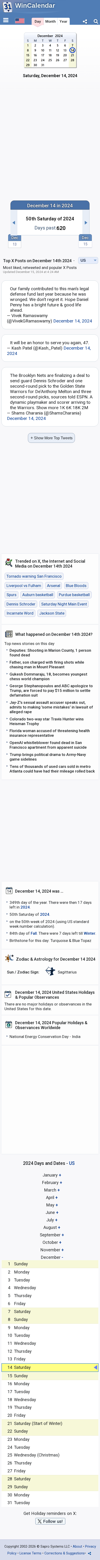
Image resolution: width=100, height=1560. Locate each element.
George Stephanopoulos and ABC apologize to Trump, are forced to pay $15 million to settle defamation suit (51, 690)
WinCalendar (35, 5)
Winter (89, 933)
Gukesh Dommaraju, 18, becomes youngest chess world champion (48, 676)
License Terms (30, 1553)
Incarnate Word (20, 613)
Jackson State (51, 613)
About (77, 1547)
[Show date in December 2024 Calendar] (50, 58)
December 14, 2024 (72, 321)
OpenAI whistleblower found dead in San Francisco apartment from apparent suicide (48, 745)
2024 (25, 907)
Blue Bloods (76, 585)
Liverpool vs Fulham (24, 585)
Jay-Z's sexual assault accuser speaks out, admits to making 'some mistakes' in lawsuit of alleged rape (51, 707)
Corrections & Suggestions (64, 1553)
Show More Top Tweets (51, 437)
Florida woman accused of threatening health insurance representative (50, 733)
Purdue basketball (74, 594)
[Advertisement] (50, 142)
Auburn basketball (37, 594)
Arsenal (53, 585)
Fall (34, 933)
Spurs (12, 594)
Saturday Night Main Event (64, 604)
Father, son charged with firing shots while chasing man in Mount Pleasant (47, 664)
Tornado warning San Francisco (34, 576)
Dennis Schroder (21, 604)
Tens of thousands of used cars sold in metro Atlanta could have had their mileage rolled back (52, 768)
